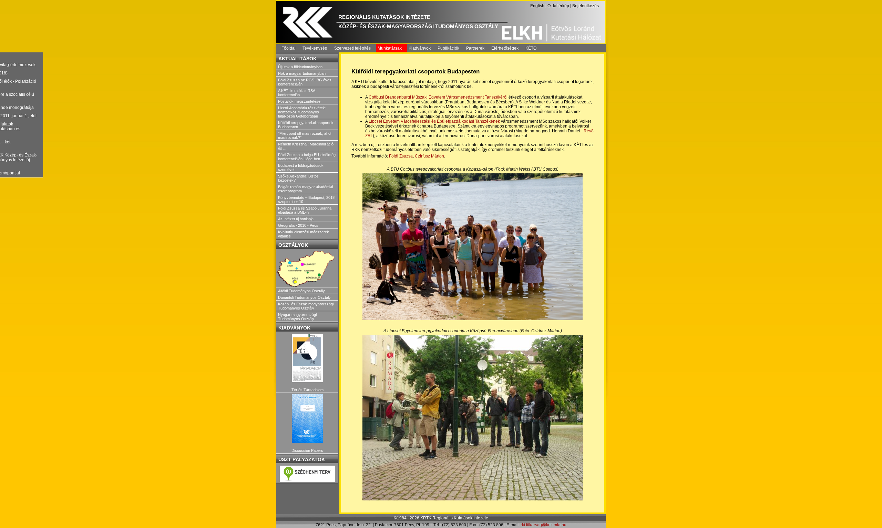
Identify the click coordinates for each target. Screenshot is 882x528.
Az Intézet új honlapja (296, 219)
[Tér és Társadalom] (307, 358)
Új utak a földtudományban (300, 67)
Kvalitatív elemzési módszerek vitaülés (303, 234)
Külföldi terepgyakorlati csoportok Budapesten (306, 125)
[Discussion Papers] (307, 419)
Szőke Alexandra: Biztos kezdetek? (298, 178)
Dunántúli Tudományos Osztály (304, 297)
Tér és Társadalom (307, 390)
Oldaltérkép (558, 5)
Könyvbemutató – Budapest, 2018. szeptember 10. (307, 199)
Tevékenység (314, 48)
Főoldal (288, 48)
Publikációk (448, 48)
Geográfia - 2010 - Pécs (298, 225)
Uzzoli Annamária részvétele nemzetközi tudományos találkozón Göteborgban (302, 112)
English (537, 5)
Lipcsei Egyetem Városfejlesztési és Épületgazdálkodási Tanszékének (434, 121)
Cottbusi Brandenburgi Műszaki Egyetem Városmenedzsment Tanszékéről (439, 97)
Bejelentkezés (585, 5)
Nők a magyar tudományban (302, 73)
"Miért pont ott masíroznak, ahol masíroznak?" (304, 135)
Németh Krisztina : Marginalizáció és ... (306, 146)
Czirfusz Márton (429, 156)
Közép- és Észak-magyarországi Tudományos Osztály (306, 306)
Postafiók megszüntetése (299, 101)
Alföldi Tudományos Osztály (301, 291)
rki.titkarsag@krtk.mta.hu (543, 524)
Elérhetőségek (505, 48)
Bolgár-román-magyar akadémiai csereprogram (305, 189)
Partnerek (475, 48)
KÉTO (530, 48)
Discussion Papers (307, 450)
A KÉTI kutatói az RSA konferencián (296, 93)
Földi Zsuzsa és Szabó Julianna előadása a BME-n (304, 210)
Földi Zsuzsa (401, 156)
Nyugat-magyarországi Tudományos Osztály (297, 317)
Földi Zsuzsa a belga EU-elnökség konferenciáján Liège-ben (307, 157)
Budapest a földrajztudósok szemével (301, 167)
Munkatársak (390, 48)
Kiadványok (420, 48)
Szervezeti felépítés (352, 48)
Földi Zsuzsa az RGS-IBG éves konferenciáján (304, 82)
